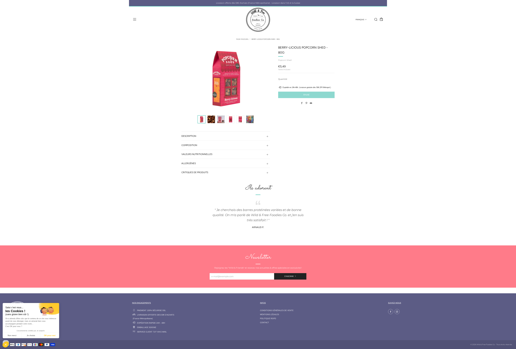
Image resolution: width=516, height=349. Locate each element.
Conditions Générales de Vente (276, 310)
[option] (225, 78)
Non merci (12, 335)
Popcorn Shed (284, 60)
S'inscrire (289, 276)
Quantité (282, 79)
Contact (264, 323)
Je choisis (31, 335)
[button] (202, 119)
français (360, 20)
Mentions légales (269, 314)
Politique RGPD (268, 319)
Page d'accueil (242, 39)
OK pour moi (49, 335)
